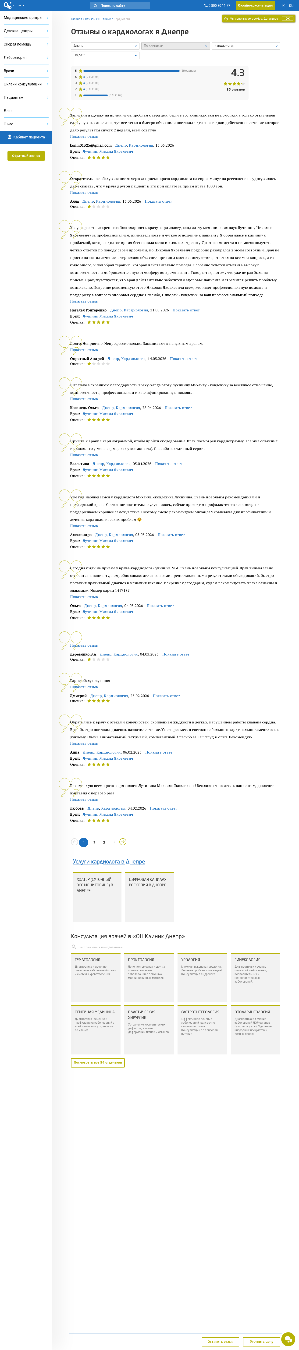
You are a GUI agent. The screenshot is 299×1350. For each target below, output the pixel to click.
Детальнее (270, 18)
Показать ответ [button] (158, 201)
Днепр (121, 145)
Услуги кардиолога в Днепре (109, 862)
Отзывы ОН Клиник (98, 19)
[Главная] (14, 5)
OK (287, 18)
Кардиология (141, 145)
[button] (120, 5)
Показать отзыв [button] (84, 136)
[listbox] (105, 46)
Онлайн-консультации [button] (255, 5)
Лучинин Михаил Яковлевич (108, 151)
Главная (76, 19)
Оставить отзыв (220, 1341)
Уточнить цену (261, 1341)
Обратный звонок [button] (26, 156)
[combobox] (246, 46)
